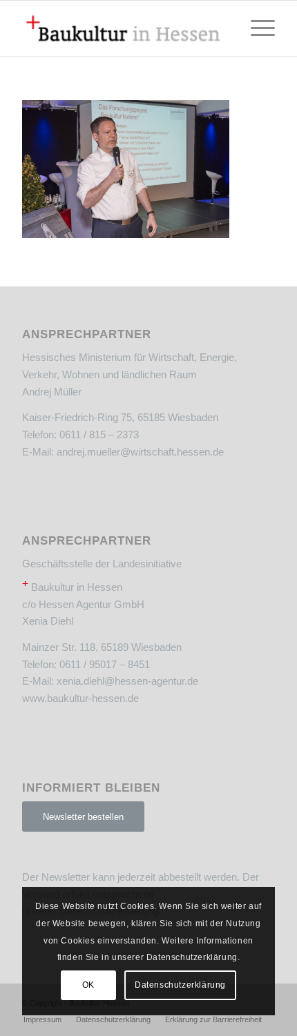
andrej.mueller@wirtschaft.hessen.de (140, 452)
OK (88, 985)
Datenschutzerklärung (180, 985)
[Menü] (256, 28)
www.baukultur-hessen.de (80, 698)
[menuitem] (256, 28)
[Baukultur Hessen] (123, 28)
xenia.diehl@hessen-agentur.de (127, 681)
